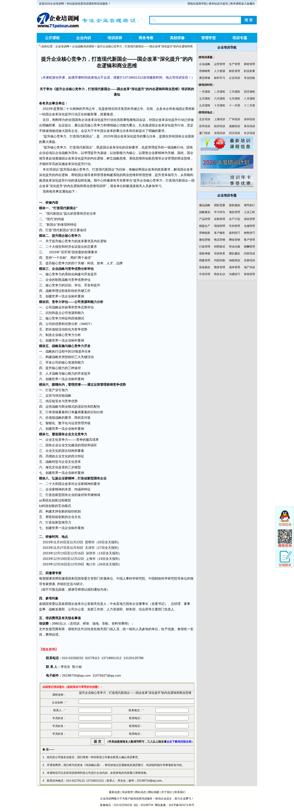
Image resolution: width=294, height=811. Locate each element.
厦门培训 (204, 133)
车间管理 (234, 226)
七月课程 (234, 98)
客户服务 (219, 232)
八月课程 (249, 98)
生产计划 (234, 219)
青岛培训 (249, 126)
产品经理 (204, 219)
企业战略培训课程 (83, 46)
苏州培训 (204, 126)
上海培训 (219, 119)
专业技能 (249, 78)
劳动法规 (234, 246)
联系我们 (179, 792)
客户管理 (249, 239)
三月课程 (234, 91)
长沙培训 (249, 133)
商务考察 (146, 38)
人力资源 (219, 71)
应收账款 (204, 267)
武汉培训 (234, 133)
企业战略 (204, 64)
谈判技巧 (234, 232)
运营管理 (219, 64)
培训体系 (219, 253)
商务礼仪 (219, 274)
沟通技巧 (234, 274)
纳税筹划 (234, 260)
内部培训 (249, 253)
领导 (42, 158)
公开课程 (52, 38)
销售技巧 (249, 232)
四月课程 (249, 91)
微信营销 (204, 239)
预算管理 (219, 267)
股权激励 (234, 205)
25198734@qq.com (76, 675)
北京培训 (204, 119)
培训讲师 (114, 38)
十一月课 (234, 105)
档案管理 (204, 260)
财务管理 (234, 71)
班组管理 (249, 274)
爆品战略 (204, 205)
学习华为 (219, 212)
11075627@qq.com (107, 675)
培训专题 (239, 38)
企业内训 (83, 38)
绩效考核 (204, 253)
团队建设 (234, 253)
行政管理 (204, 246)
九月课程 (204, 105)
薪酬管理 (249, 246)
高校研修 (177, 38)
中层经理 (204, 274)
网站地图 (153, 792)
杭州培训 (219, 126)
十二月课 (249, 105)
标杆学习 (219, 78)
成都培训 (234, 126)
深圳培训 (249, 119)
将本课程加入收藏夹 (242, 3)
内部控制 (219, 260)
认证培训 (234, 78)
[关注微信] (284, 546)
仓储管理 (249, 226)
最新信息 (114, 792)
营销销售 (204, 71)
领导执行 (249, 205)
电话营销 (219, 239)
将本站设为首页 (218, 3)
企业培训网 (62, 46)
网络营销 (234, 239)
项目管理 (234, 212)
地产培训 (249, 267)
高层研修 (204, 78)
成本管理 (234, 267)
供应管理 (249, 219)
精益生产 (204, 226)
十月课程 (219, 105)
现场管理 (219, 226)
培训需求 (127, 792)
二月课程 (219, 91)
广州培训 (234, 119)
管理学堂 (208, 38)
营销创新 (204, 232)
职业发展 (249, 71)
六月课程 (219, 98)
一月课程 (204, 91)
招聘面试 (219, 246)
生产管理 (234, 64)
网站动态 (140, 792)
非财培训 (249, 260)
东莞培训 (219, 133)
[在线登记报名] (284, 566)
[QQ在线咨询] (284, 526)
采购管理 (219, 219)
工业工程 (249, 212)
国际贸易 (219, 205)
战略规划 (204, 212)
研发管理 (249, 64)
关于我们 (166, 792)
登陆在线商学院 (197, 3)
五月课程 (204, 98)
